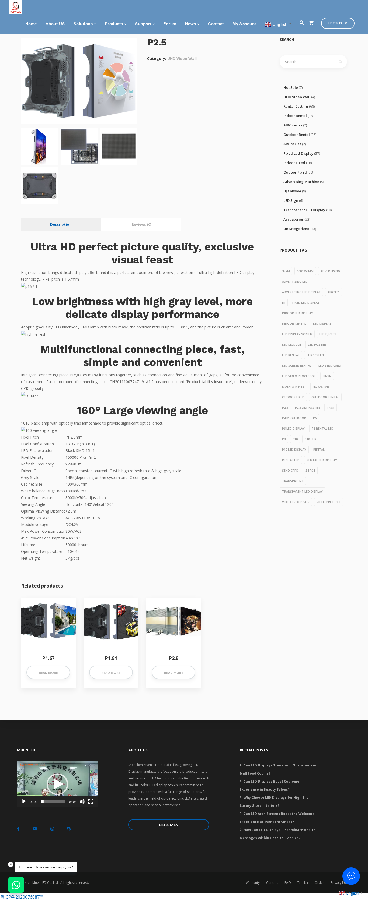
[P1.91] (111, 621)
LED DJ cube (328, 334)
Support (143, 24)
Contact (216, 24)
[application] (57, 784)
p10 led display (294, 449)
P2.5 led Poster (307, 407)
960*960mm (305, 271)
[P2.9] (173, 621)
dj (283, 303)
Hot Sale (290, 87)
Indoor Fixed (294, 162)
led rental (291, 355)
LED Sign (290, 200)
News (190, 24)
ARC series (292, 144)
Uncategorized (296, 228)
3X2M (286, 271)
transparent (293, 481)
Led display (322, 323)
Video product (329, 502)
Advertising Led (295, 282)
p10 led (310, 439)
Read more (48, 672)
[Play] (24, 801)
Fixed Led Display (298, 153)
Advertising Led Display (301, 292)
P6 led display (293, 428)
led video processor (299, 376)
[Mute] (82, 801)
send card (290, 470)
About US (55, 24)
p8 (284, 439)
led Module (291, 344)
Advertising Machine (301, 181)
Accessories (293, 219)
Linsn (327, 376)
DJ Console (292, 191)
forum (169, 24)
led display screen (297, 334)
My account (244, 24)
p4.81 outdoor (294, 418)
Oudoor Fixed (295, 172)
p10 (295, 439)
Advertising (330, 271)
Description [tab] (61, 224)
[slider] (53, 801)
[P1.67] (48, 621)
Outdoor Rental (296, 134)
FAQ (287, 882)
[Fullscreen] (90, 801)
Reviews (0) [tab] (141, 224)
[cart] (311, 23)
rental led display (322, 460)
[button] (57, 784)
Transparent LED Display (304, 209)
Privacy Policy (341, 882)
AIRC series (292, 125)
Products (114, 24)
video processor (296, 502)
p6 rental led (323, 428)
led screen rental (296, 365)
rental (319, 449)
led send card (329, 365)
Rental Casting (295, 106)
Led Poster (317, 344)
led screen (315, 355)
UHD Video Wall (182, 58)
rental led (291, 460)
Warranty (253, 882)
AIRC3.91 (334, 292)
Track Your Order (310, 882)
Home (31, 24)
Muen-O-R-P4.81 (294, 386)
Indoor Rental (295, 115)
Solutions (83, 24)
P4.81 (330, 407)
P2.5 (285, 407)
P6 (315, 418)
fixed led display (306, 303)
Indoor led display (297, 313)
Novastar (321, 386)
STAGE (310, 470)
